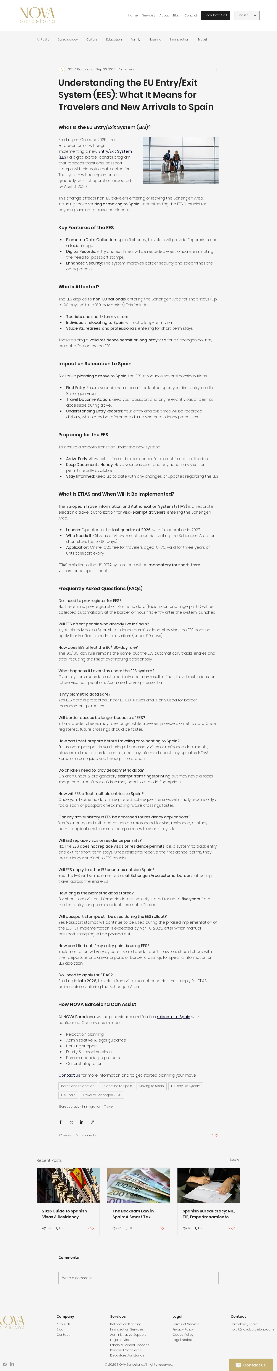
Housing (155, 39)
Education (114, 39)
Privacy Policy (183, 1329)
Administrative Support (128, 1334)
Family (135, 39)
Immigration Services (127, 1329)
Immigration (179, 39)
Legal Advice (120, 1339)
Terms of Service (185, 1324)
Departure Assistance (127, 1355)
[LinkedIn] (12, 1364)
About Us (63, 1324)
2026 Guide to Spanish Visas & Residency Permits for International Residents (67, 1214)
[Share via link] (92, 1122)
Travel (202, 39)
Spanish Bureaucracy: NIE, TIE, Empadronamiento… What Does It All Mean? (209, 1214)
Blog (59, 1329)
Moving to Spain (151, 1086)
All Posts (43, 39)
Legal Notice (182, 1339)
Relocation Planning (125, 1324)
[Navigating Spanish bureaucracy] (208, 1185)
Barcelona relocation (77, 1086)
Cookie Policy (182, 1334)
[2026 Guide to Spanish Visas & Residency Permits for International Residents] (68, 1185)
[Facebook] (4, 1364)
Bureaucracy (68, 39)
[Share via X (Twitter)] (71, 1122)
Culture (92, 39)
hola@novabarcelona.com (252, 1329)
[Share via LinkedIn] (82, 1122)
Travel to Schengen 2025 (102, 1095)
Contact (63, 1334)
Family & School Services (129, 1345)
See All (235, 1159)
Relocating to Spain (117, 1086)
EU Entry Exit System (185, 1086)
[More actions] (216, 69)
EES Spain (68, 1095)
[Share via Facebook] (60, 1122)
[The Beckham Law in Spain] (138, 1185)
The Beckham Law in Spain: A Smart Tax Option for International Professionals (137, 1214)
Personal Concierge (126, 1350)
